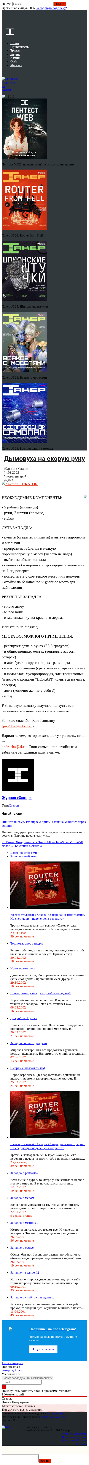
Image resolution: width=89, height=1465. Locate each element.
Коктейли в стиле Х (22, 846)
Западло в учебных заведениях (32, 1297)
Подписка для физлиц (74, 1433)
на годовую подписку (51, 8)
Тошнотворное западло (26, 943)
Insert (44, 1461)
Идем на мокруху (22, 968)
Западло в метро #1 (24, 1222)
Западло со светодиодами (28, 1043)
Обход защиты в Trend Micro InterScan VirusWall (42, 842)
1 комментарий (15, 476)
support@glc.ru (56, 1413)
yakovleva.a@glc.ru (53, 1416)
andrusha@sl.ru (14, 747)
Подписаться (43, 1349)
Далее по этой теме (24, 852)
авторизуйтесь (12, 1370)
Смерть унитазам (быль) (27, 1068)
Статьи (14, 805)
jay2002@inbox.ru (17, 726)
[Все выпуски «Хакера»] (2, 72)
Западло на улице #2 (24, 1272)
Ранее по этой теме (23, 856)
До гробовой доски (23, 1018)
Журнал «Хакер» (16, 469)
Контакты (81, 1443)
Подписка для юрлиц (74, 1437)
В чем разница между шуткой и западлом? (40, 993)
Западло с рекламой (24, 1173)
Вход (84, 6)
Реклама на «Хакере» (74, 1440)
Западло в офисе (22, 1247)
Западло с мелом (22, 1198)
